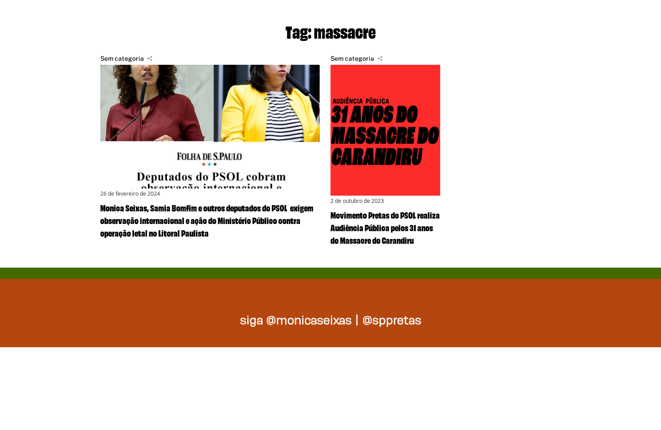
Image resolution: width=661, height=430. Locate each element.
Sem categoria (122, 58)
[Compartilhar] (149, 58)
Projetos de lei (380, 18)
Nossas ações (488, 18)
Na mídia (579, 18)
